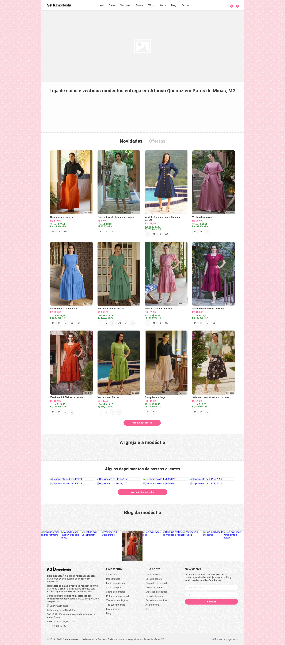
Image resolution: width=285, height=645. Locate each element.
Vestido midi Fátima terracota (66, 397)
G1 (78, 323)
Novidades (131, 141)
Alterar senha (152, 604)
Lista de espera (153, 578)
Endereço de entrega (156, 591)
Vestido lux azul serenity (63, 308)
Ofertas (157, 141)
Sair (147, 609)
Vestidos (125, 5)
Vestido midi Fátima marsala (208, 308)
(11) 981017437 (57, 625)
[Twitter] (200, 608)
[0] (235, 4)
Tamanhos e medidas (156, 600)
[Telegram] (228, 608)
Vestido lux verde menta (111, 308)
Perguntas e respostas (157, 583)
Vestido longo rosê (202, 217)
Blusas (139, 5)
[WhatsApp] (222, 608)
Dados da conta (153, 587)
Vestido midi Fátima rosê (158, 308)
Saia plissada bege (155, 397)
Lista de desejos (154, 596)
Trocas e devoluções (117, 600)
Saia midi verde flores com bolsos (116, 217)
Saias (112, 5)
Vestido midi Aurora (108, 397)
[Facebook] (194, 608)
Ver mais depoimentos (142, 492)
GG (65, 231)
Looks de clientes (115, 583)
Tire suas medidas (115, 604)
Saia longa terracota (61, 217)
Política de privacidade (118, 596)
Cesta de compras (115, 591)
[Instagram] (205, 608)
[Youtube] (217, 608)
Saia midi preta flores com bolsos (210, 397)
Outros (185, 5)
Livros (162, 5)
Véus (151, 5)
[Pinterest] (211, 608)
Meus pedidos (152, 574)
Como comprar (113, 587)
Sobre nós (111, 574)
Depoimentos (113, 578)
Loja (101, 5)
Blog (173, 5)
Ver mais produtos (142, 422)
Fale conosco (113, 609)
